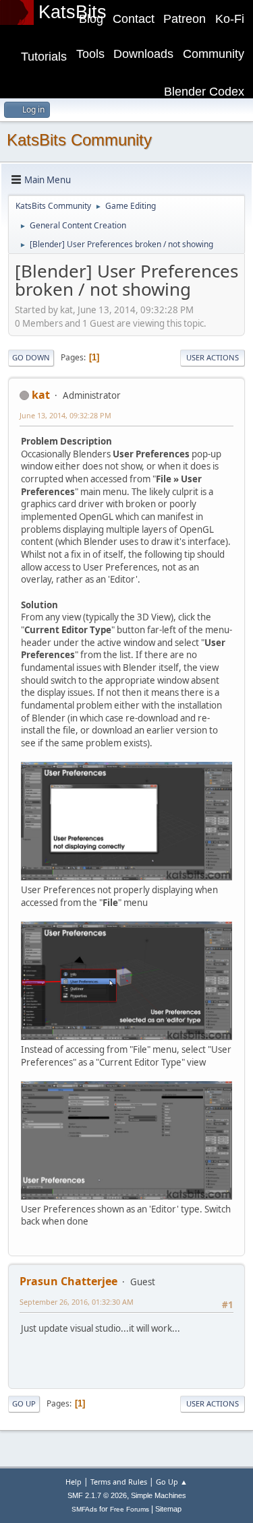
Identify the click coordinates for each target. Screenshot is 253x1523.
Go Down (31, 357)
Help (73, 1482)
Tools (90, 54)
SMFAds (84, 1509)
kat (41, 394)
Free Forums (129, 1509)
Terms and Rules (118, 1482)
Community (213, 54)
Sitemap (168, 1509)
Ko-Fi (229, 19)
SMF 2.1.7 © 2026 (97, 1495)
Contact (133, 19)
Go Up (24, 1403)
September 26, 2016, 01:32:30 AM (77, 1302)
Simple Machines (158, 1495)
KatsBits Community (79, 140)
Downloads (143, 54)
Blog (91, 19)
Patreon (184, 19)
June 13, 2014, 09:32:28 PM (65, 415)
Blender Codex (204, 91)
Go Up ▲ (172, 1482)
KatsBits (72, 12)
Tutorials (44, 56)
